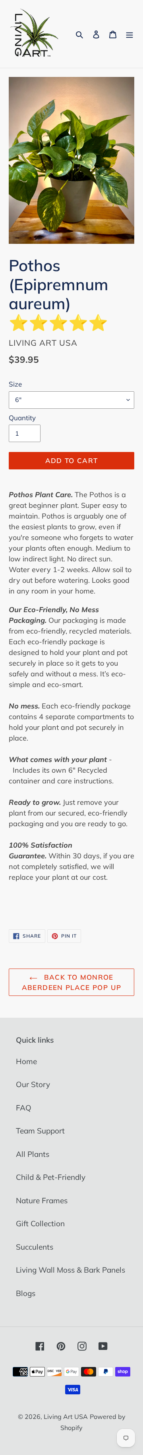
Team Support (40, 1130)
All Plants (32, 1154)
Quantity (22, 418)
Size (15, 384)
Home (26, 1061)
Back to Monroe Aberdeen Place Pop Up (72, 982)
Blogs (25, 1293)
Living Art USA (66, 1417)
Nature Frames (42, 1200)
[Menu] (129, 34)
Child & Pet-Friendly (50, 1177)
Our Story (33, 1084)
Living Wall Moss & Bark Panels (70, 1270)
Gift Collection (40, 1223)
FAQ (23, 1107)
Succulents (34, 1247)
